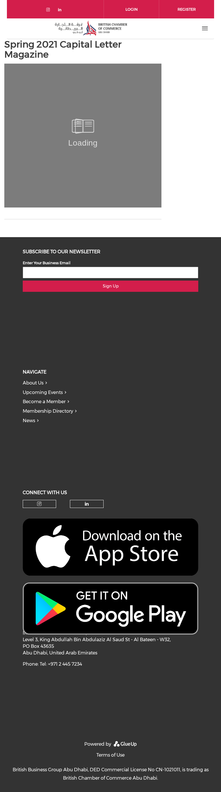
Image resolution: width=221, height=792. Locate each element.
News (29, 420)
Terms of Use (110, 755)
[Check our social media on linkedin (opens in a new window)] (61, 11)
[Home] (90, 28)
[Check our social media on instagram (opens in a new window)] (49, 11)
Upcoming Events (43, 392)
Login (131, 9)
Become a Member (44, 401)
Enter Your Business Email (47, 262)
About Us (33, 383)
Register (187, 9)
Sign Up (111, 286)
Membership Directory (48, 411)
